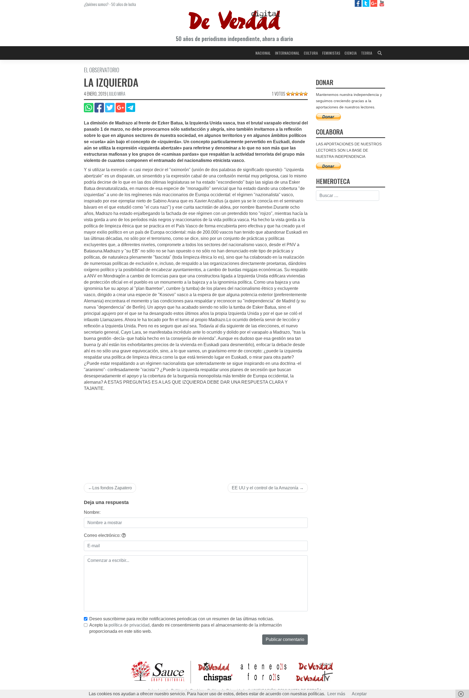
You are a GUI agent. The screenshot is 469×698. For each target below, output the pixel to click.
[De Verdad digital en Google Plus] (374, 3)
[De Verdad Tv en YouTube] (381, 3)
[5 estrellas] (305, 94)
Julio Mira (117, 93)
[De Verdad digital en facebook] (359, 3)
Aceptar (359, 693)
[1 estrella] (288, 94)
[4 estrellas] (301, 94)
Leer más (336, 693)
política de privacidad (129, 625)
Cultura (311, 53)
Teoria (366, 53)
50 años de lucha (123, 4)
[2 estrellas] (292, 94)
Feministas (331, 53)
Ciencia (350, 53)
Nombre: (92, 512)
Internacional (287, 53)
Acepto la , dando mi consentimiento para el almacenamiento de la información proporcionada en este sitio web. (185, 628)
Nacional (263, 53)
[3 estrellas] (297, 94)
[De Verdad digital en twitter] (366, 3)
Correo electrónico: (103, 535)
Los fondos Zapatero (112, 488)
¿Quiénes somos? (96, 4)
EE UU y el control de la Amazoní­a (265, 488)
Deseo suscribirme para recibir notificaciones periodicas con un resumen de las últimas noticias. (181, 618)
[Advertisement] (196, 433)
